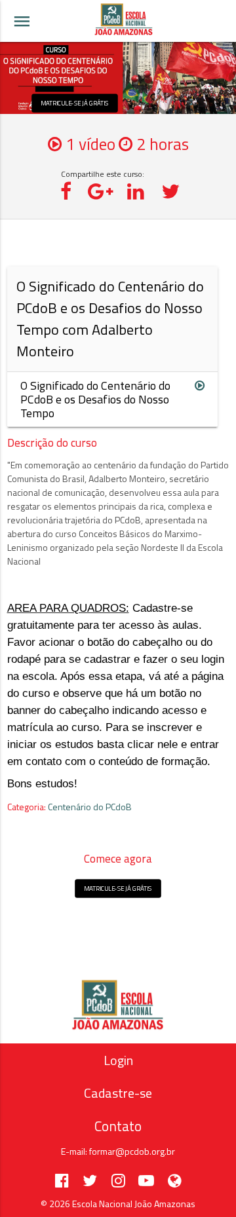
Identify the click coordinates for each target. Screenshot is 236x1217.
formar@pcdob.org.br (132, 1151)
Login (118, 1060)
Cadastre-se (118, 1093)
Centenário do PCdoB (90, 807)
